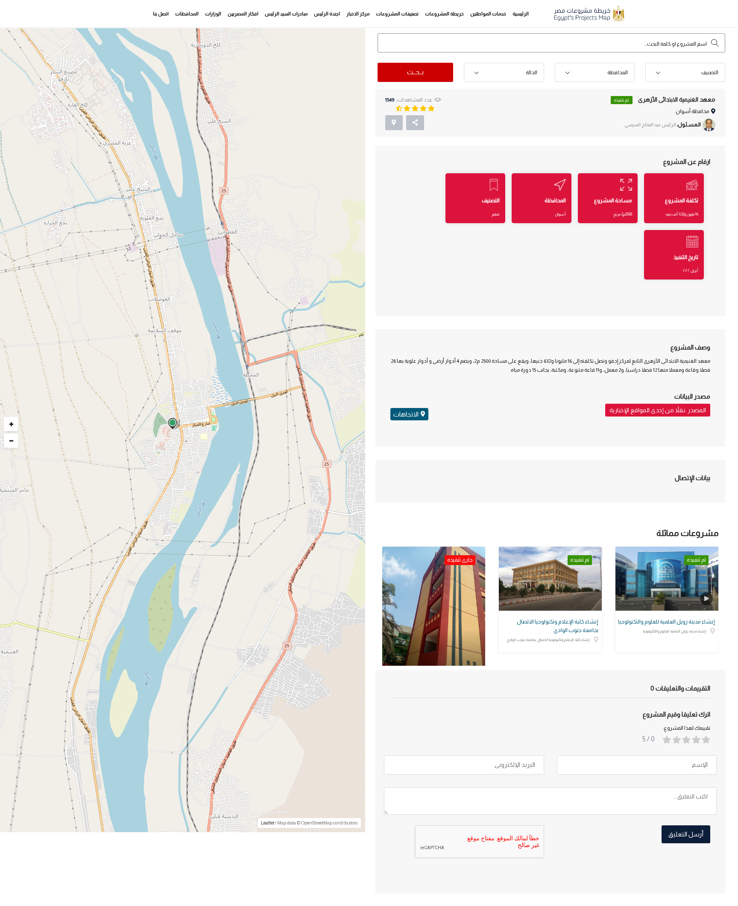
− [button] (11, 440)
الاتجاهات (406, 414)
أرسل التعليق (685, 834)
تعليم (496, 214)
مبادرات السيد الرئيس (286, 13)
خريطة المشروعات (444, 13)
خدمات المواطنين (488, 13)
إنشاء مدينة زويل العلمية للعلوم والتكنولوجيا (666, 621)
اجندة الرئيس (327, 13)
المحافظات (187, 13)
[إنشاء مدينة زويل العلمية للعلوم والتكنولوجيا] (666, 579)
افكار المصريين (243, 13)
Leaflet (267, 822)
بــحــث (415, 72)
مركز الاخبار (357, 13)
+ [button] (11, 424)
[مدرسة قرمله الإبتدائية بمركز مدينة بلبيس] (433, 615)
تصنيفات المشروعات (397, 13)
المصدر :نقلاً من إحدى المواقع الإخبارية (657, 410)
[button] (685, 72)
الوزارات (213, 13)
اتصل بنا (161, 13)
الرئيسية (520, 13)
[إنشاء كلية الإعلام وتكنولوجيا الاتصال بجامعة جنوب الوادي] (550, 579)
